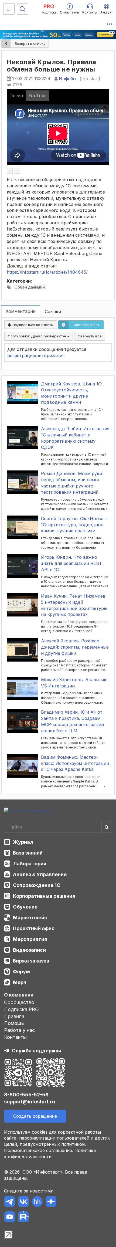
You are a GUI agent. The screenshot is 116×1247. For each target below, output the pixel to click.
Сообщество (19, 1002)
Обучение (25, 907)
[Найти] (106, 827)
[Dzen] (50, 1202)
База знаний (28, 853)
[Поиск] (22, 9)
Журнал (23, 842)
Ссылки (53, 311)
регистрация (21, 355)
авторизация (50, 355)
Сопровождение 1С (36, 885)
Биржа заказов (31, 961)
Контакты (15, 1037)
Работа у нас (19, 1030)
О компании (18, 995)
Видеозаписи (29, 950)
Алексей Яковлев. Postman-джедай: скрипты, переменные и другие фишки (75, 647)
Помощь (14, 1023)
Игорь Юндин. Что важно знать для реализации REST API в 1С (71, 563)
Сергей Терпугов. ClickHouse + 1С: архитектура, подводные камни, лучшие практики (74, 525)
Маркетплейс (30, 917)
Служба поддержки (36, 1050)
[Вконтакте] (23, 1202)
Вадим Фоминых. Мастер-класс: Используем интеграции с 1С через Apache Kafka (75, 763)
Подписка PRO (21, 1009)
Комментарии (21, 311)
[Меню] (9, 9)
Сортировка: (37, 336)
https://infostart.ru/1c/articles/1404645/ (47, 272)
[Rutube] (23, 1217)
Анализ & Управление (40, 874)
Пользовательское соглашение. (38, 1150)
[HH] (37, 1202)
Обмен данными (30, 287)
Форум (21, 971)
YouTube (37, 95)
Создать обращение (35, 1116)
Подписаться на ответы (32, 325)
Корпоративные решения (44, 896)
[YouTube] (9, 1217)
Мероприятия (30, 939)
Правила (14, 1016)
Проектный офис (33, 928)
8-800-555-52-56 (26, 1094)
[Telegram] (9, 1202)
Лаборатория (29, 863)
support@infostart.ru (29, 1101)
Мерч (19, 982)
